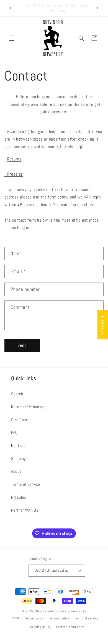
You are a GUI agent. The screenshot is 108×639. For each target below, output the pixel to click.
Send (22, 345)
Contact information (70, 627)
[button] (11, 38)
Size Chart (16, 132)
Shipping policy (40, 627)
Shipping (18, 458)
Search (17, 393)
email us (85, 205)
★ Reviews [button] (103, 325)
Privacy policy (59, 618)
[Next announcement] (97, 8)
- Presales (13, 174)
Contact (18, 445)
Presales (18, 497)
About (16, 471)
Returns (14, 159)
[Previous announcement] (10, 8)
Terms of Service (25, 484)
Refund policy (34, 618)
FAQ (14, 432)
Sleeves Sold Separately (52, 611)
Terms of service (86, 618)
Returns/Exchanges (28, 406)
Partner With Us (24, 510)
